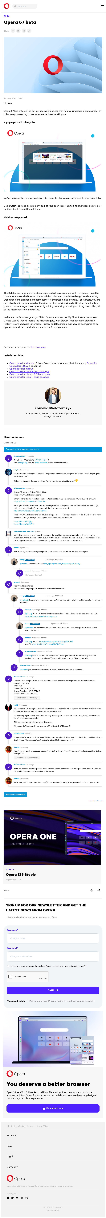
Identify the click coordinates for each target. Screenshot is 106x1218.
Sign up (53, 990)
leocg (45, 571)
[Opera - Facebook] (8, 1197)
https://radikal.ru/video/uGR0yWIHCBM (56, 641)
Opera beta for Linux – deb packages (29, 371)
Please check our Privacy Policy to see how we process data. (62, 1001)
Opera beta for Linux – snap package (29, 377)
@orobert (24, 600)
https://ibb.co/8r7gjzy (23, 521)
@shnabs (23, 564)
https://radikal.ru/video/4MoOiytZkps (41, 616)
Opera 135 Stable (21, 874)
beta (7, 16)
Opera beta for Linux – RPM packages (29, 374)
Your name (12, 930)
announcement (41, 462)
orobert (60, 596)
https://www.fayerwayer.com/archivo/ (30, 511)
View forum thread (95, 801)
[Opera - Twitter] (12, 1197)
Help (9, 1145)
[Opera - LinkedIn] (22, 1197)
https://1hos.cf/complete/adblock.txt (30, 501)
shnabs (60, 560)
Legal (10, 1156)
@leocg (28, 614)
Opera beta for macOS (21, 368)
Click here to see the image (27, 698)
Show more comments (15, 795)
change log (22, 462)
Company (12, 1166)
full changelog (38, 347)
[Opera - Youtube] (17, 1197)
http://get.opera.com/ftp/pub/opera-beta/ (61, 564)
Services (11, 1135)
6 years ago (30, 456)
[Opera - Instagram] (26, 1197)
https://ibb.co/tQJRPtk (24, 524)
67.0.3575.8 (40, 460)
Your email (12, 948)
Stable (10, 870)
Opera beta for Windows (22, 363)
